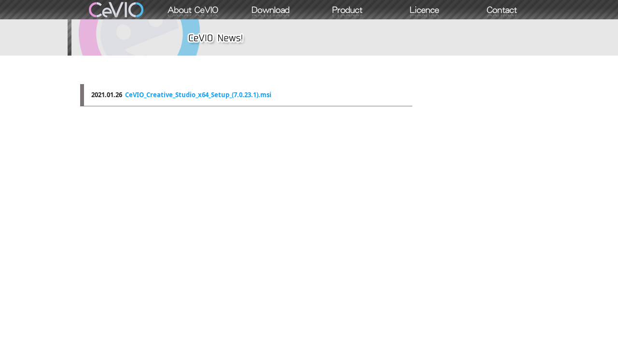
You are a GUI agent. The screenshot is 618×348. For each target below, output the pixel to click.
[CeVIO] (115, 9)
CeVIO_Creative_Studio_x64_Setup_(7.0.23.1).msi (198, 94)
